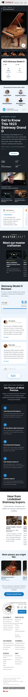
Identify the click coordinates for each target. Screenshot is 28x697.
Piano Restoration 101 (9, 645)
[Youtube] (25, 607)
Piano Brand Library (8, 667)
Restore (17, 3)
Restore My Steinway (9, 624)
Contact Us (22, 612)
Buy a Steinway (7, 621)
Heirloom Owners (20, 649)
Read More (14, 153)
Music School (18, 662)
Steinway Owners (20, 647)
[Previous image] (4, 30)
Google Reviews (19, 645)
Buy (22, 3)
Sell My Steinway (8, 626)
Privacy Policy (6, 678)
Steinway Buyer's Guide (8, 656)
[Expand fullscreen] (23, 46)
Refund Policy (13, 678)
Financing (17, 660)
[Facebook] (18, 607)
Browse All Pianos (18, 620)
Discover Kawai (7, 669)
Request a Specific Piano (14, 594)
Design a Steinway (8, 628)
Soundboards (6, 647)
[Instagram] (22, 607)
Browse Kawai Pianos (19, 624)
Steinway (9, 7)
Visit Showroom (7, 630)
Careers (10, 680)
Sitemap (14, 680)
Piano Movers (19, 658)
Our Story (17, 656)
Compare (5, 649)
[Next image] (23, 30)
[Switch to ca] (7, 691)
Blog (4, 665)
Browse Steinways (18, 635)
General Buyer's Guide (7, 660)
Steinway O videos (11, 149)
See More (6, 337)
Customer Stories (20, 643)
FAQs (4, 663)
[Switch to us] (4, 691)
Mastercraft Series (8, 643)
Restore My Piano (8, 619)
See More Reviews (13, 375)
